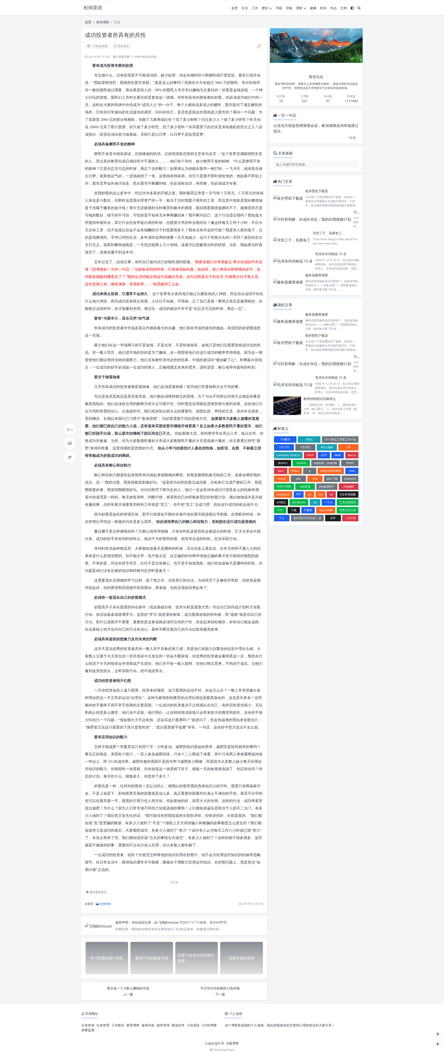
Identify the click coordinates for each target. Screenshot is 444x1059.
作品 (333, 8)
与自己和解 (326, 510)
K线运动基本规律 (330, 471)
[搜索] (359, 7)
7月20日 (305, 447)
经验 (289, 8)
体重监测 (87, 1030)
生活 (244, 8)
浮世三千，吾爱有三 (327, 233)
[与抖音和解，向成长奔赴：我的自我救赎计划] (312, 219)
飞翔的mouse (168, 922)
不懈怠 (308, 510)
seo (320, 494)
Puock (230, 1050)
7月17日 (284, 447)
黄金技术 (178, 1025)
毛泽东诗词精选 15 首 (330, 254)
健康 (313, 8)
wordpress (299, 502)
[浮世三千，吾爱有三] (291, 240)
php (315, 479)
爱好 (265, 8)
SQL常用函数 (348, 494)
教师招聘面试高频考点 (319, 399)
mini (352, 471)
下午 (280, 510)
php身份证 (283, 494)
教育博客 (132, 1025)
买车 (333, 518)
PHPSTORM (284, 486)
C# (348, 447)
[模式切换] (352, 7)
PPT (298, 494)
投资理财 (102, 22)
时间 (323, 8)
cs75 (324, 455)
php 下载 (332, 479)
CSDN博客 (209, 1025)
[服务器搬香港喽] (288, 282)
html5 (350, 463)
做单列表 (148, 1025)
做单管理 (163, 1025)
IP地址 (295, 471)
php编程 (348, 486)
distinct (282, 463)
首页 (234, 8)
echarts (301, 463)
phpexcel (350, 479)
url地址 (281, 502)
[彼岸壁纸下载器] (288, 198)
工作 (255, 8)
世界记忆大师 (347, 510)
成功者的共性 (97, 892)
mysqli (282, 479)
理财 (299, 8)
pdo (298, 479)
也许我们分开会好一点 (307, 518)
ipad (280, 471)
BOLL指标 (327, 447)
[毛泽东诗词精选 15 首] (293, 261)
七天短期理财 (347, 502)
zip (315, 502)
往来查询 (87, 1025)
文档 (343, 8)
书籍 (279, 8)
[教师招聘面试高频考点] (287, 406)
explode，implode (325, 463)
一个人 (328, 502)
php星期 (305, 486)
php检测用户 (327, 486)
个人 (281, 518)
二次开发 (350, 518)
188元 (309, 439)
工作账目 (117, 1025)
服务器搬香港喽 (316, 275)
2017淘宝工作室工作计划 (340, 439)
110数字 (285, 439)
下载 (293, 510)
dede (337, 455)
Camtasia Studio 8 (288, 455)
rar (310, 494)
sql (331, 494)
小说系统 (193, 1025)
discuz (352, 455)
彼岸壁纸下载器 (316, 191)
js (310, 471)
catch (310, 455)
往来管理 (102, 1025)
